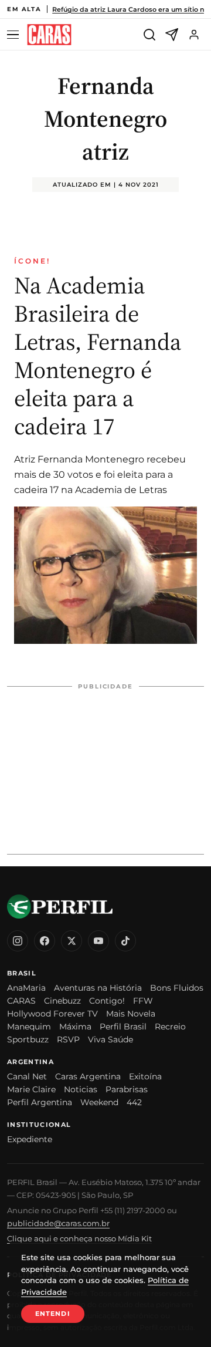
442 (134, 1102)
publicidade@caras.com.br (58, 1223)
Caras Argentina (88, 1076)
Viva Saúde (110, 1039)
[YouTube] (98, 940)
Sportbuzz (28, 1039)
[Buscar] (149, 35)
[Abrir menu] (14, 35)
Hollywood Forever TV (52, 1013)
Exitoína (145, 1076)
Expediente (29, 1139)
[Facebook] (44, 940)
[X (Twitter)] (71, 940)
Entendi (52, 1313)
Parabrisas (127, 1089)
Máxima (75, 1026)
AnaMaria (26, 988)
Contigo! (107, 1000)
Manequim (29, 1026)
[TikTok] (125, 940)
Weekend (99, 1102)
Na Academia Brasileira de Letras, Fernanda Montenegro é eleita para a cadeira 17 (97, 355)
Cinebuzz (62, 1000)
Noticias (80, 1089)
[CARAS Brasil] (49, 35)
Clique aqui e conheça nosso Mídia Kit (79, 1238)
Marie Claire (31, 1089)
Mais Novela (130, 1013)
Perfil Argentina (39, 1102)
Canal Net (27, 1076)
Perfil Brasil (123, 1026)
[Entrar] (194, 35)
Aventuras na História (98, 988)
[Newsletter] (172, 35)
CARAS (21, 1000)
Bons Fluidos (176, 988)
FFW (143, 1000)
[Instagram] (17, 940)
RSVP (68, 1039)
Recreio (170, 1026)
